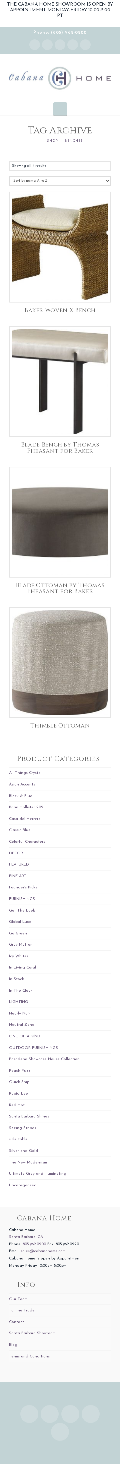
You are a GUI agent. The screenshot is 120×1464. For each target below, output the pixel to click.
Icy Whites (18, 956)
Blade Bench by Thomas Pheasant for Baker (60, 448)
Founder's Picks (23, 887)
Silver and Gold (23, 1151)
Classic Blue (20, 830)
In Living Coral (22, 967)
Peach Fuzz (19, 1071)
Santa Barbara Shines (29, 1116)
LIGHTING (18, 1002)
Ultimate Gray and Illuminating (37, 1174)
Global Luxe (20, 922)
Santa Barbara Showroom (32, 1333)
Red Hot (17, 1105)
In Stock (16, 979)
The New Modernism (28, 1162)
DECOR (16, 853)
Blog (13, 1345)
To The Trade (22, 1310)
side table (18, 1139)
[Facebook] (47, 44)
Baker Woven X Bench (60, 310)
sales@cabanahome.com (43, 1251)
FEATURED (19, 865)
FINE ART (18, 876)
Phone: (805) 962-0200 (60, 33)
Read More (60, 290)
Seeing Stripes (22, 1128)
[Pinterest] (85, 44)
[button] (60, 109)
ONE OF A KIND (24, 1036)
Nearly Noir (19, 1013)
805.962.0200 (34, 1244)
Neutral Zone (21, 1025)
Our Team (18, 1299)
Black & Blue (20, 796)
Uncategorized (23, 1185)
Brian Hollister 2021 (27, 807)
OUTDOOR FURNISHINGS (33, 1048)
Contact (16, 1322)
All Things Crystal (25, 773)
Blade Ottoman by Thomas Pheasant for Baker (60, 589)
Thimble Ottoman (60, 726)
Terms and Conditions (29, 1356)
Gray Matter (20, 945)
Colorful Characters (27, 842)
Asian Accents (22, 784)
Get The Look (22, 911)
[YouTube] (72, 44)
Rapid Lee (18, 1094)
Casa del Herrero (25, 819)
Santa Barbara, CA (26, 1237)
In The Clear (20, 991)
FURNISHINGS (22, 899)
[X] (60, 44)
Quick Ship (19, 1082)
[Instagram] (34, 44)
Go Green (18, 933)
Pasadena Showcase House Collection (44, 1059)
